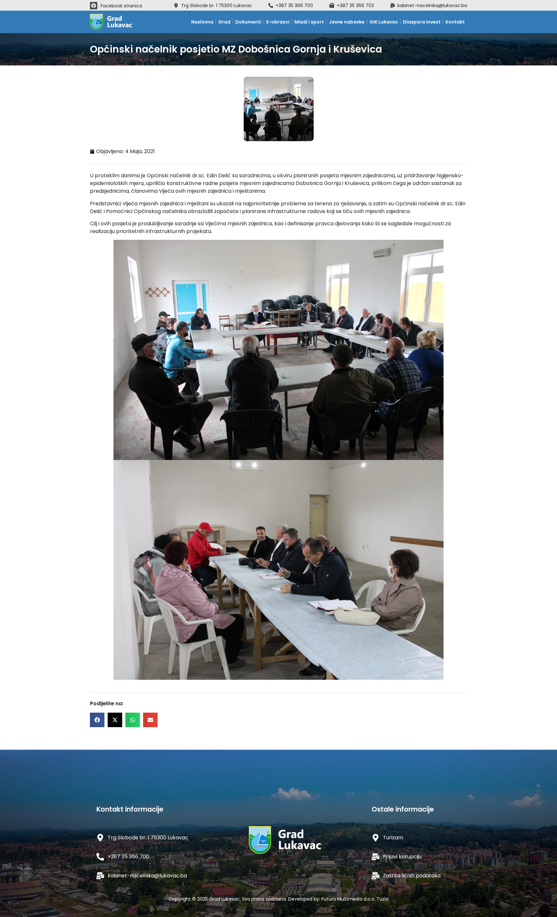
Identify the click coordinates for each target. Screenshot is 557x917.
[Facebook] (93, 5)
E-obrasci (277, 22)
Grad (224, 22)
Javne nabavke (347, 22)
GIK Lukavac (383, 22)
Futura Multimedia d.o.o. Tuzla (354, 899)
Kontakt (455, 22)
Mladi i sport (309, 22)
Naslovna (202, 22)
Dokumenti (248, 22)
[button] (97, 720)
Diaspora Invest (422, 22)
